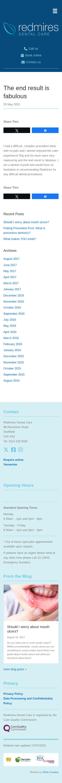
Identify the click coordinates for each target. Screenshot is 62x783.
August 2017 (11, 258)
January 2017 (12, 289)
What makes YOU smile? (19, 239)
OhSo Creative (51, 772)
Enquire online (13, 459)
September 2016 (13, 313)
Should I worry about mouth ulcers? (26, 222)
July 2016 (9, 319)
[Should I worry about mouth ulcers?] (31, 602)
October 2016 (12, 307)
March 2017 (11, 283)
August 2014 (11, 380)
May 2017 (9, 271)
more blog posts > (15, 669)
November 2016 (13, 301)
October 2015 (12, 368)
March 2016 (11, 338)
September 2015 (13, 374)
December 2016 (13, 295)
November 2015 (13, 362)
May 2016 (9, 325)
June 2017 (10, 265)
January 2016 (12, 350)
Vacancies (10, 464)
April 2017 (9, 277)
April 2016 (9, 332)
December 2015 (13, 356)
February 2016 (12, 344)
